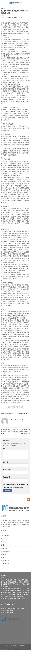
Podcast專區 (4, 535)
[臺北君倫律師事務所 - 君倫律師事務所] (15, 2)
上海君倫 (3, 563)
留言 (4, 448)
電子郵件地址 (7, 469)
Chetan (10, 649)
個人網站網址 (6, 477)
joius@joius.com (17, 17)
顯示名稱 (5, 462)
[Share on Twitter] (14, 407)
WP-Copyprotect (17, 649)
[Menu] (2, 3)
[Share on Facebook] (11, 407)
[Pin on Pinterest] (20, 407)
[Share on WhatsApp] (8, 407)
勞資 (2, 545)
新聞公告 (3, 8)
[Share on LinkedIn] (22, 407)
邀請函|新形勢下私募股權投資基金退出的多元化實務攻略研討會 (23, 431)
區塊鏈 (3, 548)
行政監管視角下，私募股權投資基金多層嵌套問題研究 (8, 431)
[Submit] (28, 499)
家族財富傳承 (5, 551)
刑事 (2, 542)
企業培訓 (3, 539)
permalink (26, 413)
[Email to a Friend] (17, 407)
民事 (2, 554)
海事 (2, 557)
